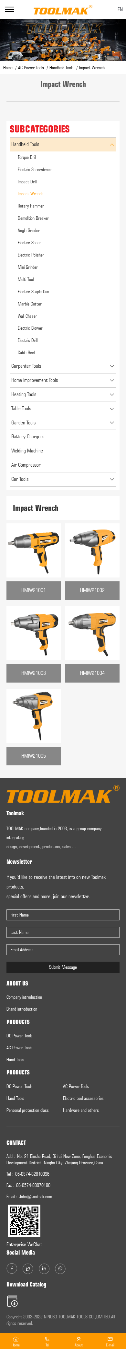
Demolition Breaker (33, 218)
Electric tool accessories (83, 1098)
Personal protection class (27, 1110)
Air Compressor (26, 465)
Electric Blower (30, 328)
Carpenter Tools (26, 366)
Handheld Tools (62, 67)
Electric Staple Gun (33, 291)
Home (8, 67)
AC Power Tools (31, 67)
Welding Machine (27, 451)
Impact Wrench (30, 193)
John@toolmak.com (35, 1196)
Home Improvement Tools (34, 380)
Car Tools (19, 479)
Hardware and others (81, 1110)
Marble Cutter (30, 303)
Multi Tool (26, 279)
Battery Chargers (27, 436)
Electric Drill (27, 340)
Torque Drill (27, 157)
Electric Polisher (31, 254)
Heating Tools (23, 394)
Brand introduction (21, 1009)
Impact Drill (27, 181)
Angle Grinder (29, 230)
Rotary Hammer (31, 206)
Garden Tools (23, 423)
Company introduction (24, 997)
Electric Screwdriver (34, 169)
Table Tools (21, 408)
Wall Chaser (27, 316)
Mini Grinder (28, 267)
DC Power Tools (19, 1035)
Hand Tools (15, 1059)
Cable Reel (26, 352)
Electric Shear (29, 242)
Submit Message (63, 967)
